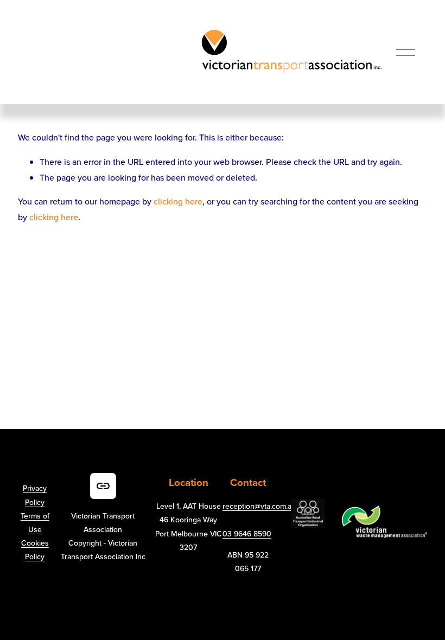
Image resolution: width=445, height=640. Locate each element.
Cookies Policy (35, 549)
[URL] (103, 486)
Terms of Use (35, 522)
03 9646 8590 (247, 533)
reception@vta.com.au (259, 506)
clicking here (178, 201)
